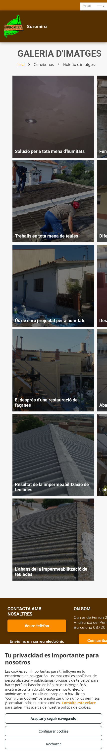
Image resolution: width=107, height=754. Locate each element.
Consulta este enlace (79, 702)
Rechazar (53, 744)
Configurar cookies (53, 731)
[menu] (100, 5)
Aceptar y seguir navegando (53, 718)
